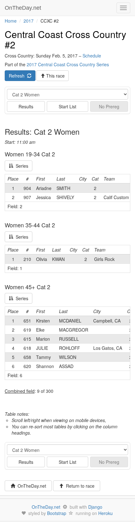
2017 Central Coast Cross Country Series (68, 64)
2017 (29, 21)
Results (26, 106)
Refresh (18, 76)
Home (11, 21)
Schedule (92, 55)
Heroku (105, 513)
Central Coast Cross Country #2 (65, 39)
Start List (67, 106)
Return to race (78, 486)
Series (20, 166)
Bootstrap (56, 513)
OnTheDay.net (24, 8)
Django (95, 507)
